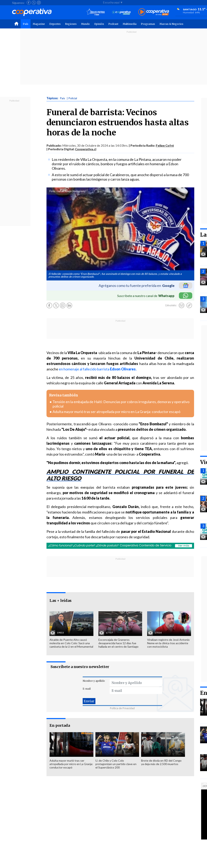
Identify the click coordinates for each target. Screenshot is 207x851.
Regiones (71, 23)
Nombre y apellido (94, 680)
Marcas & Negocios (171, 23)
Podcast (113, 23)
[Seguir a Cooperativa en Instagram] (39, 2)
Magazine (39, 23)
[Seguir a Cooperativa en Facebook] (29, 2)
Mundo (85, 23)
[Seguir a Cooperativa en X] (34, 2)
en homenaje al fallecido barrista (97, 369)
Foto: (53, 191)
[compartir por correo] (181, 305)
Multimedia (129, 23)
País (25, 23)
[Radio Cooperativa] (153, 12)
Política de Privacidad (122, 708)
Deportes (55, 23)
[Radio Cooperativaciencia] (121, 12)
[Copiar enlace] (189, 305)
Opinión (99, 23)
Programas (148, 23)
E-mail (87, 688)
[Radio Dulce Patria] (95, 12)
